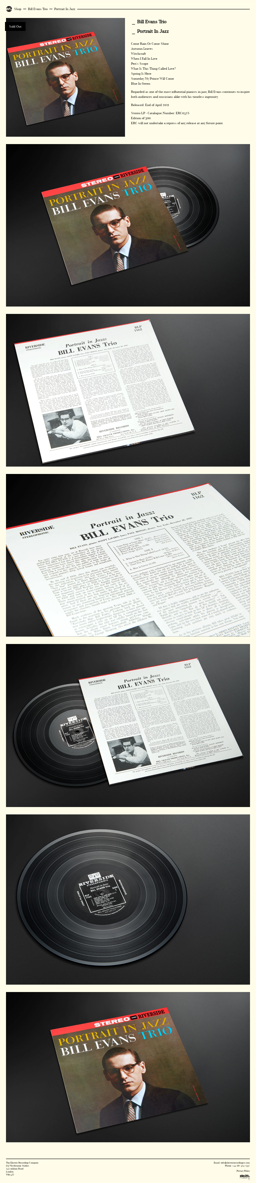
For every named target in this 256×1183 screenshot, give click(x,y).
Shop (17, 8)
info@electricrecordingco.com (235, 1162)
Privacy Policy (243, 1171)
